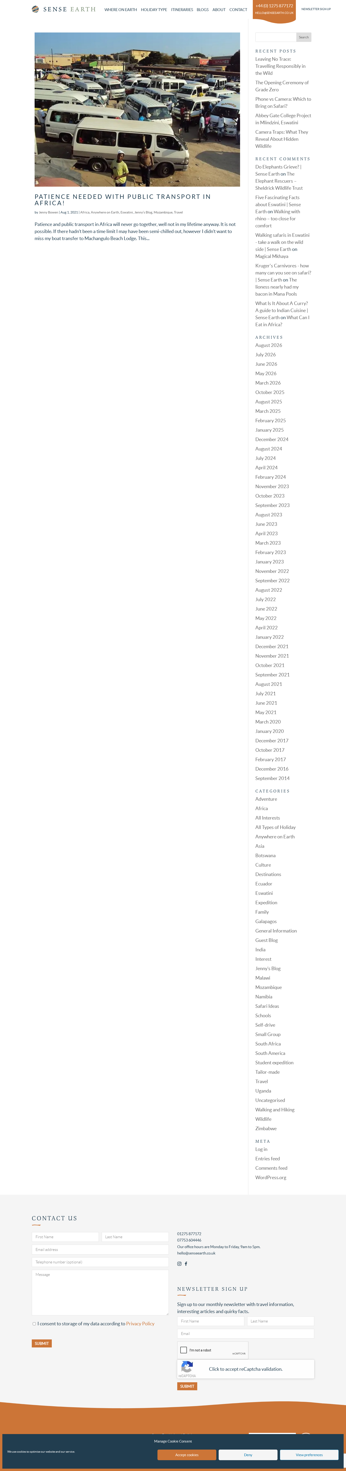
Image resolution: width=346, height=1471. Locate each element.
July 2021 (265, 693)
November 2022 (272, 571)
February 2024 (270, 477)
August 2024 (268, 448)
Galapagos (266, 921)
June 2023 (266, 524)
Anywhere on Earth (105, 212)
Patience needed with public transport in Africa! (123, 199)
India (260, 949)
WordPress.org (270, 1177)
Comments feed (271, 1168)
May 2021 (266, 712)
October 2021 (270, 665)
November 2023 (272, 486)
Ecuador (263, 883)
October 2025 (270, 392)
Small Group (268, 1034)
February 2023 (270, 552)
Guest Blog (266, 940)
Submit (187, 1386)
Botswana (265, 855)
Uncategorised (270, 1100)
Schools (263, 1015)
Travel (178, 212)
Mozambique (163, 212)
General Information (276, 930)
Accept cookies (187, 1455)
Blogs (203, 10)
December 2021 (272, 646)
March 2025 (268, 411)
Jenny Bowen (48, 212)
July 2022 (265, 599)
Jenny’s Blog (143, 212)
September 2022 (272, 580)
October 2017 (270, 750)
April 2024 (266, 467)
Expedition (266, 902)
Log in (261, 1149)
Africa (84, 212)
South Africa (268, 1043)
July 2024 (265, 458)
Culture (263, 865)
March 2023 (268, 543)
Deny (248, 1455)
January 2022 (269, 637)
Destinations (268, 874)
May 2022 (266, 618)
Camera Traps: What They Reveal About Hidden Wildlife (281, 139)
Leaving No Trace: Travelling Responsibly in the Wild (280, 66)
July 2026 (265, 354)
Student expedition (274, 1062)
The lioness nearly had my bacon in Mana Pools (277, 287)
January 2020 (269, 731)
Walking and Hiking (274, 1109)
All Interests (267, 817)
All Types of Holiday (275, 827)
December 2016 (272, 769)
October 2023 (270, 495)
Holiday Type (154, 10)
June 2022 (266, 608)
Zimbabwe (266, 1128)
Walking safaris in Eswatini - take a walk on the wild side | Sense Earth (282, 242)
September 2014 (272, 778)
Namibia (263, 996)
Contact (238, 10)
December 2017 (272, 740)
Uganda (263, 1090)
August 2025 (268, 401)
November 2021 (272, 656)
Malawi (262, 978)
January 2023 (269, 561)
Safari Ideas (267, 1006)
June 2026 (266, 364)
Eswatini (127, 212)
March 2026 (268, 383)
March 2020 (268, 721)
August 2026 (268, 345)
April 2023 (266, 533)
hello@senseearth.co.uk (274, 12)
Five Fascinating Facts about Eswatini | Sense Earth (278, 204)
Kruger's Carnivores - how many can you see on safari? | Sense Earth (283, 272)
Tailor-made (267, 1072)
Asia (259, 846)
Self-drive (265, 1025)
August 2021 (268, 684)
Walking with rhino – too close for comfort (277, 218)
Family (262, 912)
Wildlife (263, 1119)
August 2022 (268, 590)
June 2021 (266, 703)
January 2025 (269, 430)
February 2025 (270, 420)
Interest (263, 959)
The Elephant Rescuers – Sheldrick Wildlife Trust (279, 181)
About (219, 10)
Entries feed (267, 1158)
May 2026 (266, 373)
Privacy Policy (140, 1323)
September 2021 (272, 674)
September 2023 (272, 505)
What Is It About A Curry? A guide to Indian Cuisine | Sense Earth (281, 310)
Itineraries (182, 10)
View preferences (309, 1455)
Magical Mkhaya (271, 256)
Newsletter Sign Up (316, 9)
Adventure (266, 799)
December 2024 (272, 439)
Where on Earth (121, 10)
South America (270, 1053)
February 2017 (270, 759)
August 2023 (268, 514)
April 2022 (266, 627)
